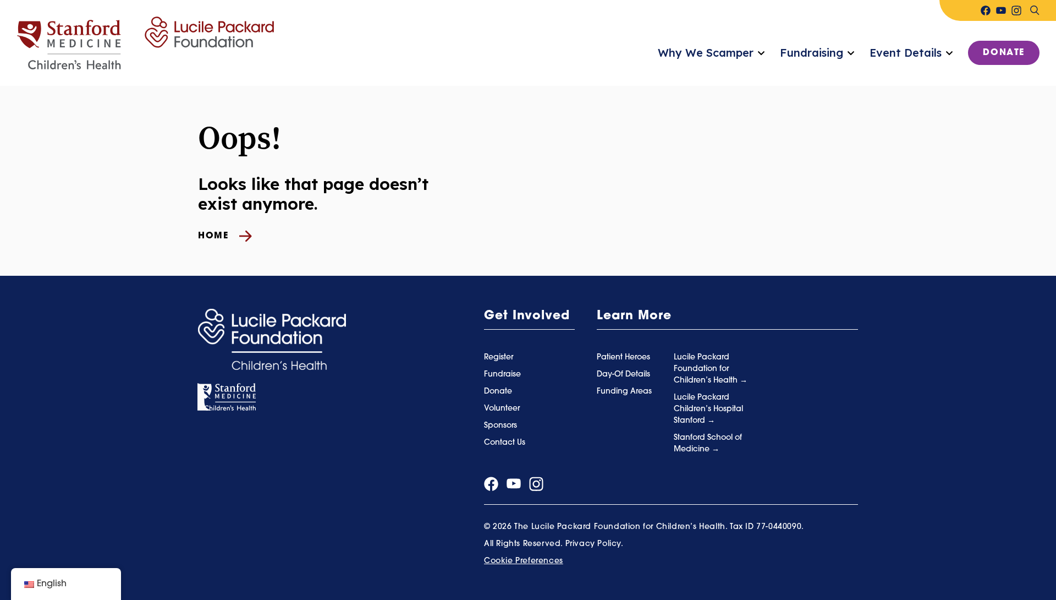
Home (213, 236)
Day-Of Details (623, 374)
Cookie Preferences (523, 561)
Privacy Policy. (594, 544)
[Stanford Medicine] (227, 397)
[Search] (1035, 10)
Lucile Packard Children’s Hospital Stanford (708, 409)
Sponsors (500, 426)
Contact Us (504, 443)
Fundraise (502, 374)
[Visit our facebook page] (986, 10)
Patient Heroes (623, 357)
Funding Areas (624, 392)
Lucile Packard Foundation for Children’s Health (707, 369)
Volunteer (502, 409)
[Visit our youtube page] (1001, 10)
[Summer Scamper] (145, 43)
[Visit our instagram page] (1016, 10)
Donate (1004, 52)
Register (498, 357)
